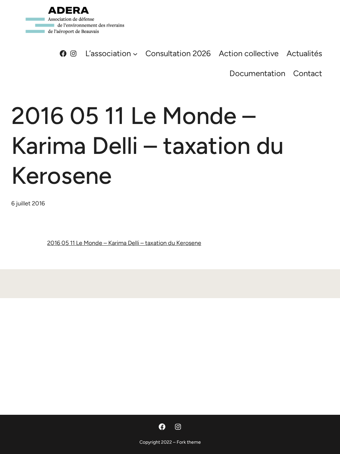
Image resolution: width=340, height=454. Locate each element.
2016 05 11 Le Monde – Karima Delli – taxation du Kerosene (124, 243)
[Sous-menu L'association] (135, 53)
